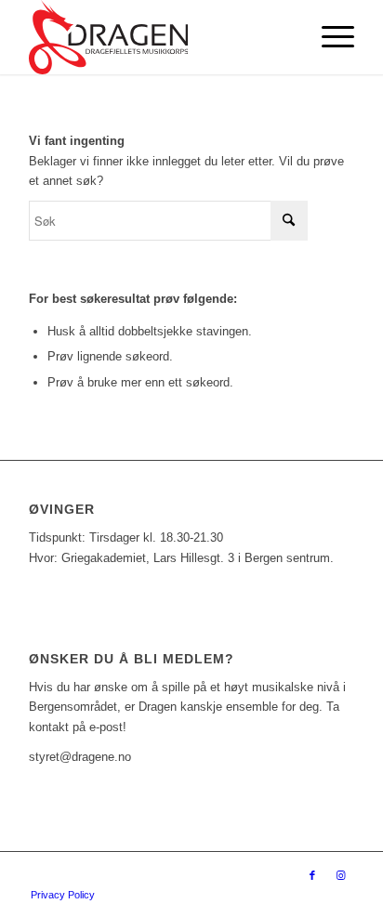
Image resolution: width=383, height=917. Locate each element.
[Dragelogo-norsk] (159, 37)
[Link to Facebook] (312, 875)
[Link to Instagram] (340, 875)
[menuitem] (328, 37)
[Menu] (328, 37)
